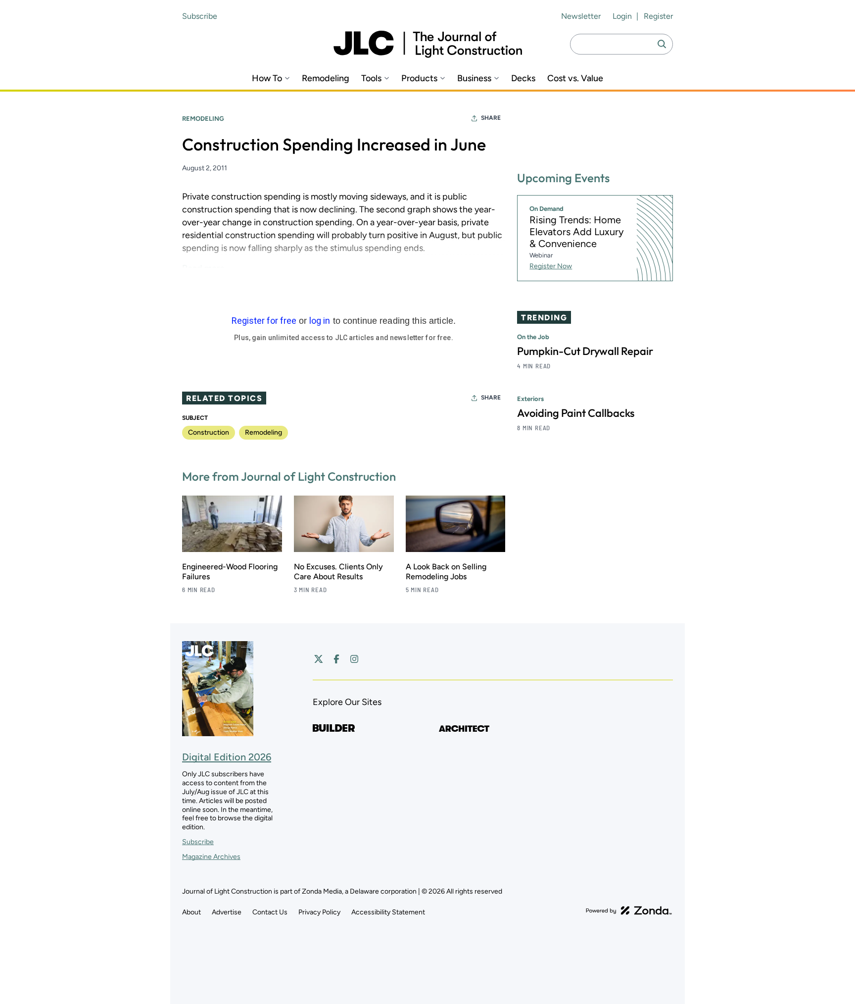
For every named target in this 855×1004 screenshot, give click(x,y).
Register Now (550, 266)
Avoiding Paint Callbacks (575, 413)
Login (622, 16)
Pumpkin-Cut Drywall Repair (585, 351)
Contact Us (269, 912)
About (191, 912)
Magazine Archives (211, 857)
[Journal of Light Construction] (427, 44)
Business (474, 78)
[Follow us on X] (319, 659)
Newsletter (581, 16)
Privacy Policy (319, 912)
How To (267, 78)
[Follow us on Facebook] (336, 659)
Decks (523, 78)
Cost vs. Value (575, 78)
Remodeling (325, 78)
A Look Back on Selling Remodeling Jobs (446, 571)
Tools (371, 78)
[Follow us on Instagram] (354, 659)
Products (419, 78)
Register (658, 16)
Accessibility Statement (388, 912)
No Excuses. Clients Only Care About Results (338, 571)
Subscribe (199, 16)
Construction (208, 432)
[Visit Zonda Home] (629, 910)
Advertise (226, 912)
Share (491, 117)
